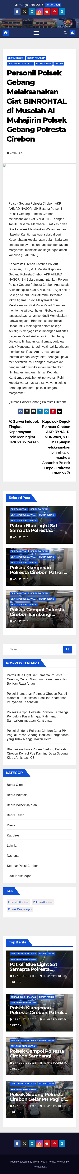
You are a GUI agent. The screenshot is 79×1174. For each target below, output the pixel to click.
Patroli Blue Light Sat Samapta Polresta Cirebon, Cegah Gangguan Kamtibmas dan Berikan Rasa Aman (37, 679)
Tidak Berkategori (19, 876)
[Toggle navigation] (36, 33)
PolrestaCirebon (43, 902)
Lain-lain (13, 845)
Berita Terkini (43, 64)
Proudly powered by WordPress (28, 1161)
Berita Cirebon (16, 58)
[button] (65, 32)
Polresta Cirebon (18, 902)
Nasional (13, 855)
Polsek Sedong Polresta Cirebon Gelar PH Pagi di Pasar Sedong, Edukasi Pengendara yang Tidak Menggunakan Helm (38, 735)
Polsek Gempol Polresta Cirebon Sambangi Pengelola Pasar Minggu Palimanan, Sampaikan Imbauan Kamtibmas (37, 716)
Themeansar (39, 1166)
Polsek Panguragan (20, 909)
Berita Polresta (36, 58)
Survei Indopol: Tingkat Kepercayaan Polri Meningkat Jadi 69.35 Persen (24, 431)
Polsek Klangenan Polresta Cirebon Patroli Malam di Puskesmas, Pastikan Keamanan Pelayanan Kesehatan (37, 698)
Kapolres (13, 835)
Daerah (59, 64)
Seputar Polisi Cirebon (23, 521)
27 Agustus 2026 (25, 976)
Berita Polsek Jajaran (20, 64)
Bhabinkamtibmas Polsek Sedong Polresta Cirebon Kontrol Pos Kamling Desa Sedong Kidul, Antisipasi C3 (37, 753)
